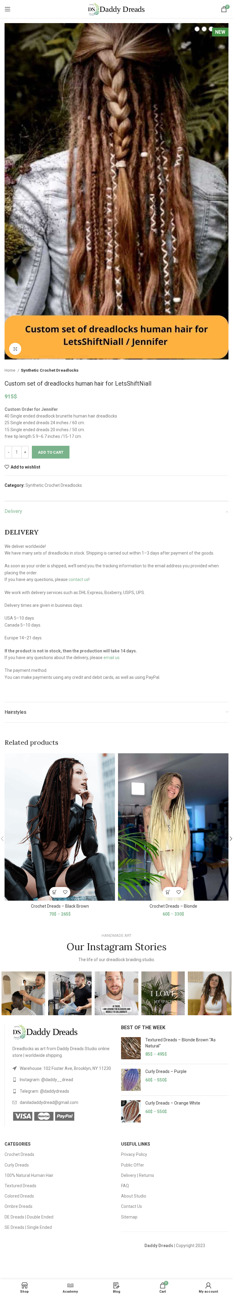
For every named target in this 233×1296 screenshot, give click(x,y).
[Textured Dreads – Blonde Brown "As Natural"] (131, 1048)
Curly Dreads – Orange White (172, 1103)
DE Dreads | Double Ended (29, 1217)
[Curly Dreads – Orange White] (131, 1111)
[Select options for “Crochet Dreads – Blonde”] (168, 892)
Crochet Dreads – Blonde (173, 906)
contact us (79, 579)
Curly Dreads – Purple (166, 1071)
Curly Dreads (17, 1165)
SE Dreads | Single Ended (28, 1227)
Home (10, 370)
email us (111, 657)
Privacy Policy (134, 1154)
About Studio (133, 1196)
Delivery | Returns (137, 1175)
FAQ (125, 1185)
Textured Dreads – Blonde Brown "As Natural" (180, 1042)
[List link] (62, 1068)
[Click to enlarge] (15, 349)
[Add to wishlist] (65, 892)
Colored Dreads (19, 1196)
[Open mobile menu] (8, 9)
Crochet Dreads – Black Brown (60, 906)
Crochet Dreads (19, 1154)
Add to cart (50, 452)
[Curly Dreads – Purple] (131, 1080)
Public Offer (132, 1165)
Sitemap (129, 1217)
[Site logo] (116, 8)
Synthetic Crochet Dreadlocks (50, 370)
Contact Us (131, 1206)
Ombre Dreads (18, 1206)
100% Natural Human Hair (29, 1175)
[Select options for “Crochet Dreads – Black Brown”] (54, 892)
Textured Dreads (20, 1185)
